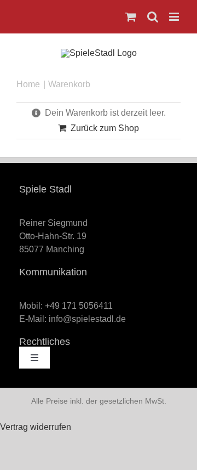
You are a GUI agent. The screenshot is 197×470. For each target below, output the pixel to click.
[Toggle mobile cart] (130, 16)
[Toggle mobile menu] (175, 16)
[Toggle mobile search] (152, 16)
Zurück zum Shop (105, 128)
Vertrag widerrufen (35, 427)
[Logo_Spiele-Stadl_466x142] (99, 53)
